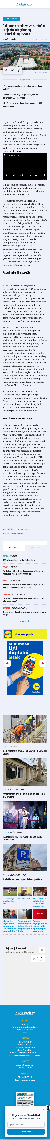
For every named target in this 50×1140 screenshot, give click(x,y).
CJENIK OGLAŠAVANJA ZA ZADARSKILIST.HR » (25, 1052)
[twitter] (12, 70)
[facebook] (6, 70)
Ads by (42, 179)
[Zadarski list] (25, 4)
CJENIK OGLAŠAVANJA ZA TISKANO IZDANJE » (25, 1055)
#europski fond (9, 529)
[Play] (6, 175)
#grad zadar (23, 529)
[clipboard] (19, 70)
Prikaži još (24, 621)
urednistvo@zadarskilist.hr (25, 1065)
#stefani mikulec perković (13, 533)
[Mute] (21, 175)
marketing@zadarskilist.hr (28, 1047)
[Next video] (14, 175)
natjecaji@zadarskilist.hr (25, 1050)
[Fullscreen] (43, 175)
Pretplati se (26, 1132)
